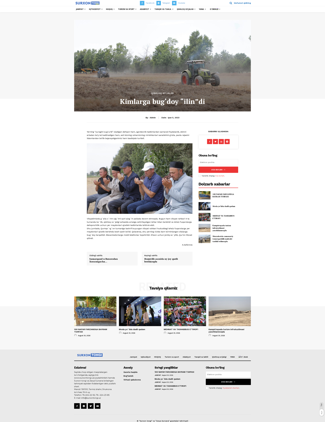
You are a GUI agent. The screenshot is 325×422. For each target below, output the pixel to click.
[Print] (221, 141)
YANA (232, 357)
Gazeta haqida (130, 372)
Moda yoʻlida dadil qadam (224, 206)
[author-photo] (75, 335)
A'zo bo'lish (219, 176)
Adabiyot (187, 357)
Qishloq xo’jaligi (219, 357)
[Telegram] (158, 3)
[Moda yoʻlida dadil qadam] (204, 206)
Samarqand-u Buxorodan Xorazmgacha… (103, 260)
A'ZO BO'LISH (216, 170)
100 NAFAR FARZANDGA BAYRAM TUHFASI (223, 195)
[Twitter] (215, 141)
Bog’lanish (128, 376)
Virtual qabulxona (132, 380)
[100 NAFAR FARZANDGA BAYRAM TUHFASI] (204, 195)
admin (153, 118)
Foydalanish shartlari (231, 388)
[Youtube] (174, 3)
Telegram (166, 3)
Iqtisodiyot (145, 357)
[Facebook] (142, 3)
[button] (239, 3)
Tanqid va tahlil (201, 357)
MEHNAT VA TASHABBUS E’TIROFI (181, 329)
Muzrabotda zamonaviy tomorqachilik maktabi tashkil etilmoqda (223, 238)
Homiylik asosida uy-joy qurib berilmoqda (161, 260)
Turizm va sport (172, 357)
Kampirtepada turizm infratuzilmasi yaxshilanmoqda (222, 228)
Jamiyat (133, 357)
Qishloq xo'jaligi (162, 93)
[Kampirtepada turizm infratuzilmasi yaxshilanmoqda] (204, 228)
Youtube (181, 3)
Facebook (150, 3)
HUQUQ (157, 357)
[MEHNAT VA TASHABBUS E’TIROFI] (204, 217)
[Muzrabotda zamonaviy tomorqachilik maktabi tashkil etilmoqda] (204, 239)
